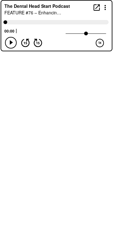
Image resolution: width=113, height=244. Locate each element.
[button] (105, 7)
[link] (97, 7)
